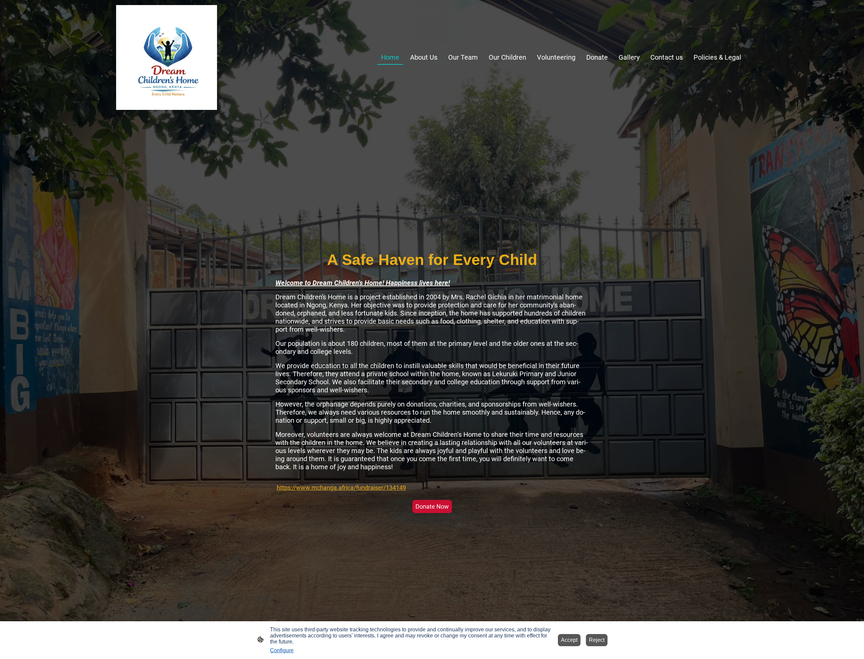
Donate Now (432, 506)
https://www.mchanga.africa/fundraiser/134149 (341, 487)
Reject (596, 640)
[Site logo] (166, 57)
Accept (569, 640)
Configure (282, 650)
